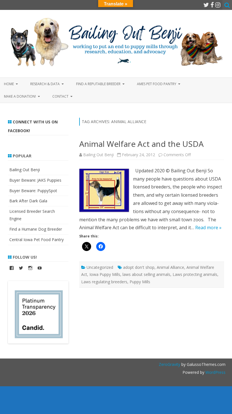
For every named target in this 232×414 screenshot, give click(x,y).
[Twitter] (206, 5)
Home (9, 83)
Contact (60, 96)
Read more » (208, 227)
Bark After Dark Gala (28, 200)
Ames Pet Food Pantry (156, 83)
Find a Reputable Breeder (98, 83)
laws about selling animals (146, 274)
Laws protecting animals (195, 274)
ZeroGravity (169, 364)
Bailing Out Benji (98, 154)
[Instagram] (217, 5)
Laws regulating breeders (104, 281)
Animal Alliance (170, 267)
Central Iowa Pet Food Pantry (36, 239)
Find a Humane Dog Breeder (35, 229)
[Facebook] (212, 5)
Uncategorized (100, 267)
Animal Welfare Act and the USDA (141, 143)
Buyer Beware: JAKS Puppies (35, 180)
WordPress (214, 372)
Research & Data (45, 83)
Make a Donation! (20, 96)
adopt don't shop (138, 267)
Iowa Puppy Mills (104, 274)
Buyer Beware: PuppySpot (33, 190)
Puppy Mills (140, 281)
